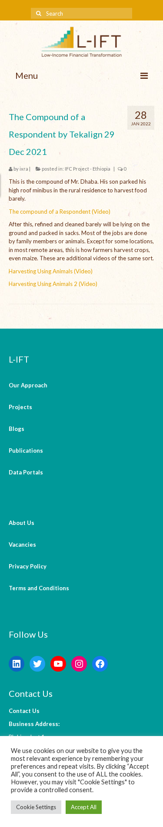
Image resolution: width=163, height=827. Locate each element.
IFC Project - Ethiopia (87, 168)
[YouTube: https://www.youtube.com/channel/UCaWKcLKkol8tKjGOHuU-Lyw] (58, 664)
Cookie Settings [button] (36, 806)
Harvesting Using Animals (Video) (51, 271)
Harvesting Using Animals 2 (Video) (53, 283)
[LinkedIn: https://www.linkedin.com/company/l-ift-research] (16, 664)
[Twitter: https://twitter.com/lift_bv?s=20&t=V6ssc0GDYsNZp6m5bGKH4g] (37, 664)
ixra (24, 168)
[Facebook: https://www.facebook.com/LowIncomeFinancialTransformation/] (100, 664)
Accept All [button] (83, 806)
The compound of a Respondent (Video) (59, 211)
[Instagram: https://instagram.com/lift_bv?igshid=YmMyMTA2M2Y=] (79, 664)
